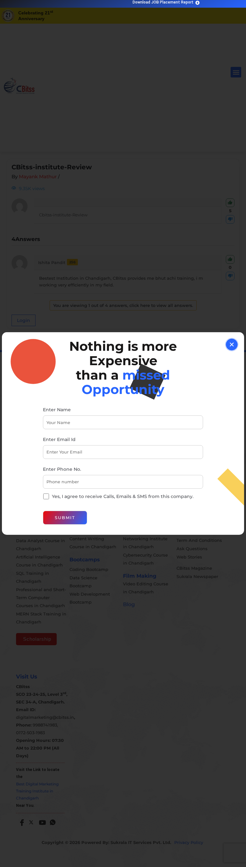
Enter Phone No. (62, 469)
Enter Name (57, 410)
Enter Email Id (59, 439)
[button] (232, 344)
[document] (123, 433)
